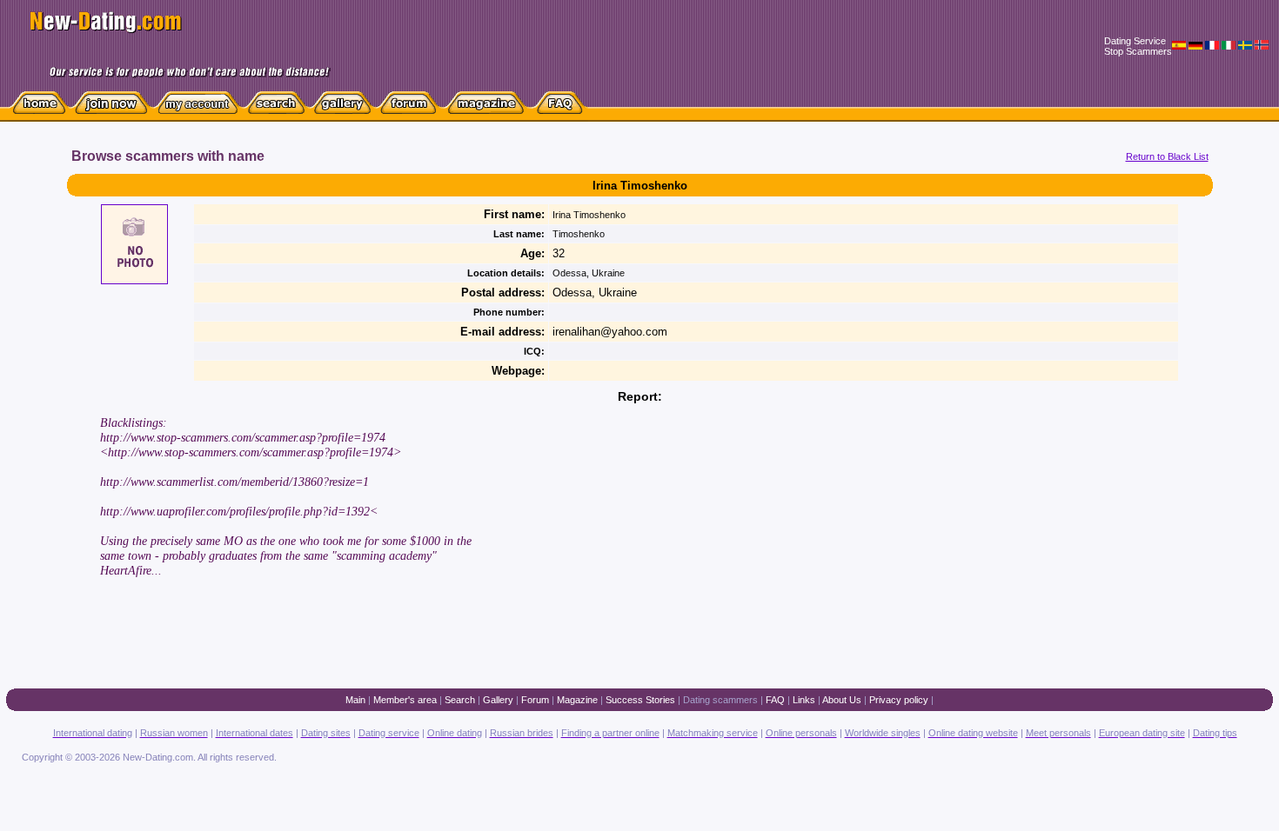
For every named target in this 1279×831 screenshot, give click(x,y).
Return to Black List (1167, 156)
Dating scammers (720, 700)
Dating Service (1135, 41)
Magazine (577, 700)
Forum (535, 700)
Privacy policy (898, 700)
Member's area (405, 700)
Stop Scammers (1138, 51)
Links (804, 700)
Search (460, 700)
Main (355, 700)
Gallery (498, 700)
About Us (841, 700)
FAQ (775, 700)
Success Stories (640, 700)
